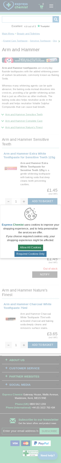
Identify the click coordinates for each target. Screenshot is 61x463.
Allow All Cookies (30, 247)
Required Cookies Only (30, 254)
